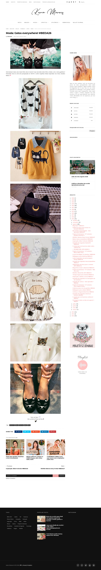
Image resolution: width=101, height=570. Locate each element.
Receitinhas (9, 526)
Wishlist (21, 528)
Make (20, 521)
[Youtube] (69, 2)
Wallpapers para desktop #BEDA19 (82, 256)
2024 (73, 202)
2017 (73, 215)
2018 (73, 213)
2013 (73, 314)
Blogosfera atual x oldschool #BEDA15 (83, 267)
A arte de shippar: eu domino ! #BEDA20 (84, 254)
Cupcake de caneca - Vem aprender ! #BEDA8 (83, 282)
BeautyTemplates (27, 565)
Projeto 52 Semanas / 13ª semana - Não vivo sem (84, 270)
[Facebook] (75, 2)
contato (13, 2)
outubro (75, 220)
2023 (73, 203)
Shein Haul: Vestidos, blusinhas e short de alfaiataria (15, 457)
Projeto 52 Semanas (22, 523)
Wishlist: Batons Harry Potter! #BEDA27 (84, 237)
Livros (15, 521)
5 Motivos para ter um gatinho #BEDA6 (84, 288)
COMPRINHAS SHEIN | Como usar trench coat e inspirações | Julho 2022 (55, 458)
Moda (35, 22)
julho (74, 304)
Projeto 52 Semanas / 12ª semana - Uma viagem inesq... (82, 285)
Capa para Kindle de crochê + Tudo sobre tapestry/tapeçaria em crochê (55, 527)
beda (30, 2)
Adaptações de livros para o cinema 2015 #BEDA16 (83, 265)
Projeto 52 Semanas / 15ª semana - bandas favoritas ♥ (82, 234)
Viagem (15, 528)
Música (8, 523)
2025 (73, 200)
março (75, 309)
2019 (73, 211)
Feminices (22, 28)
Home (7, 28)
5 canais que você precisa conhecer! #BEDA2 (83, 297)
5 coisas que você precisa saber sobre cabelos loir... (83, 246)
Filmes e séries (10, 519)
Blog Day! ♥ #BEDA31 (78, 225)
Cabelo (15, 517)
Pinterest (83, 117)
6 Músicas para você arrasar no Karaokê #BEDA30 (81, 228)
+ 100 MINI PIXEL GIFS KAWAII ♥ (81, 249)
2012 (73, 316)
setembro (76, 222)
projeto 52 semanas (22, 2)
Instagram (83, 107)
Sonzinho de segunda (19, 526)
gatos (28, 28)
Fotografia (18, 519)
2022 (73, 205)
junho (74, 306)
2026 (73, 198)
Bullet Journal (78, 22)
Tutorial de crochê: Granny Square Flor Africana (54, 534)
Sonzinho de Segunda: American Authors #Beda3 (82, 294)
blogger (55, 475)
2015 (73, 218)
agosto (75, 224)
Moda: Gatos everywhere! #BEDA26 (82, 239)
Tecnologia (28, 526)
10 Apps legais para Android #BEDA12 (83, 274)
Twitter (83, 110)
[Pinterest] (73, 2)
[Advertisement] (82, 38)
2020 (73, 209)
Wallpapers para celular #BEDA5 (82, 290)
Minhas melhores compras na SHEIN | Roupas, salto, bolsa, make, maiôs (34, 458)
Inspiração (9, 521)
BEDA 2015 (12, 28)
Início (20, 22)
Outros (14, 523)
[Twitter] (71, 2)
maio (74, 307)
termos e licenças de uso (48, 2)
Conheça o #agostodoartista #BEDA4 (83, 292)
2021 (73, 207)
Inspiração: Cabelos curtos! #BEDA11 (83, 276)
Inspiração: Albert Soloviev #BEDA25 (83, 241)
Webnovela (66, 22)
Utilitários (54, 22)
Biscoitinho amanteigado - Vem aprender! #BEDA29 (82, 231)
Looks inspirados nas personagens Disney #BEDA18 (82, 258)
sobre (7, 2)
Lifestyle (44, 22)
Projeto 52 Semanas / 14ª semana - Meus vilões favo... (82, 251)
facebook (61, 475)
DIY (20, 517)
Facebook (83, 120)
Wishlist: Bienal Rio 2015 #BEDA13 (82, 273)
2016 (73, 217)
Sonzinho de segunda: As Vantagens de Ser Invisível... (84, 279)
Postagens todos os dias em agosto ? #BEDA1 (83, 300)
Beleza (26, 22)
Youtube (83, 114)
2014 (73, 312)
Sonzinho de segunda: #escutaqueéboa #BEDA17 (84, 262)
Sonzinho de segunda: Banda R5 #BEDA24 (82, 243)
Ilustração (25, 519)
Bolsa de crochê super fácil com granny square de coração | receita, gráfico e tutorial (54, 518)
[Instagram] (67, 2)
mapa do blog (37, 2)
